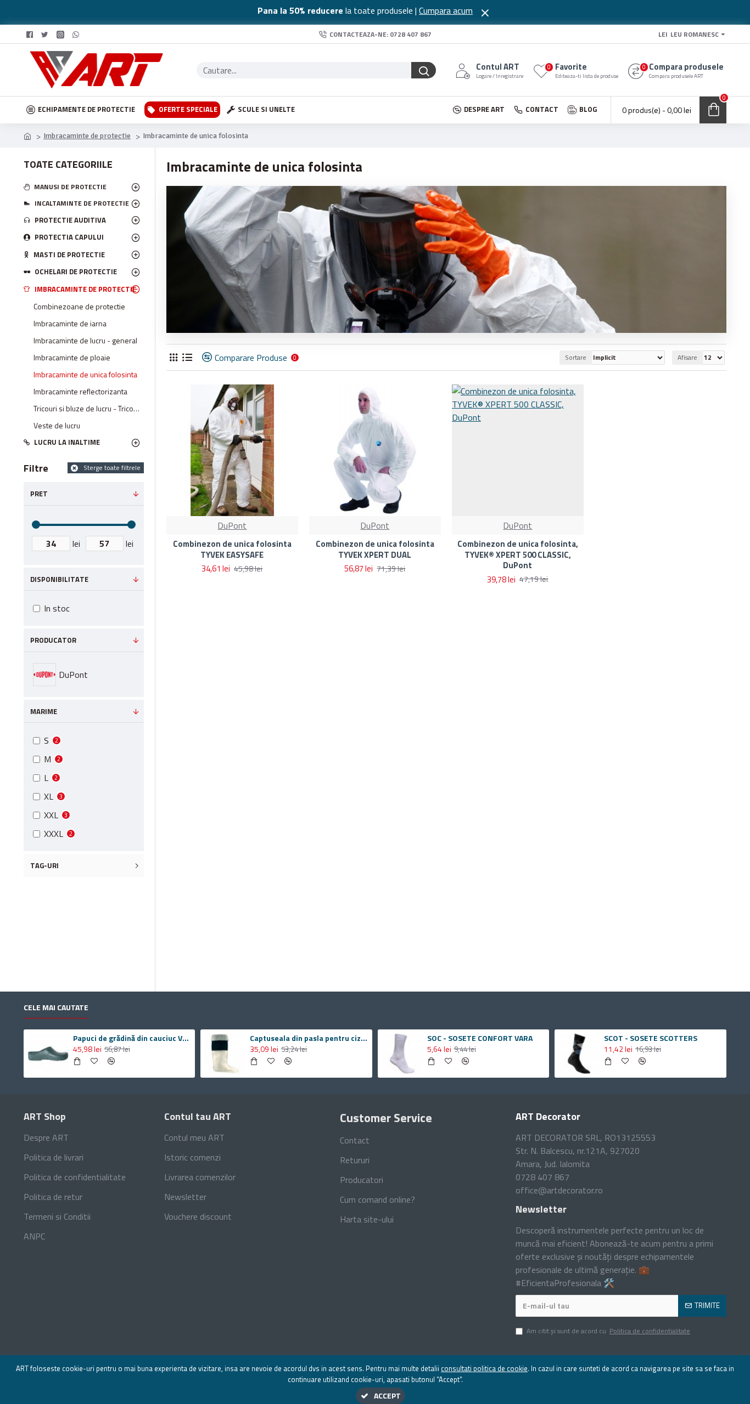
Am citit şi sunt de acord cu (608, 1331)
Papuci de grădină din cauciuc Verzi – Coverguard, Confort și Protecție (132, 1038)
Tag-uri (44, 865)
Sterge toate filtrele (112, 467)
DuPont (232, 525)
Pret (39, 493)
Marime (43, 711)
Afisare (687, 357)
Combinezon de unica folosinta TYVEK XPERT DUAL (375, 549)
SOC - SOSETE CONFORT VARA (480, 1038)
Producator (53, 640)
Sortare (575, 357)
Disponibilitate (59, 579)
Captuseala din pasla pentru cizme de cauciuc (309, 1038)
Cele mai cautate (56, 1008)
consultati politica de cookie (484, 1368)
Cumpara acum (446, 10)
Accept (387, 1395)
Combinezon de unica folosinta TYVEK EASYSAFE (232, 549)
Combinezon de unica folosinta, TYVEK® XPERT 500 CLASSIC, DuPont (517, 555)
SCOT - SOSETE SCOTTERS (650, 1038)
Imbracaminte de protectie (87, 135)
